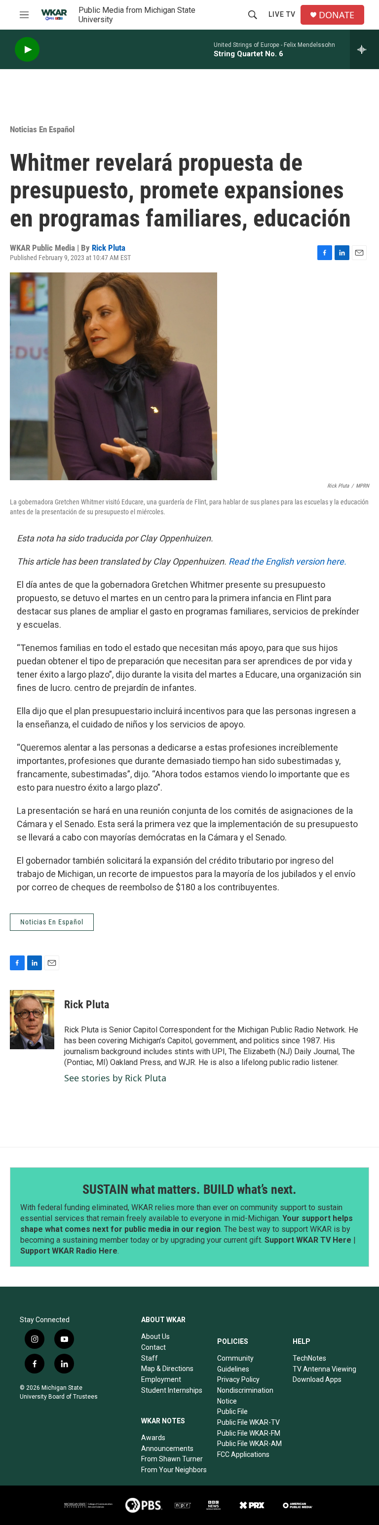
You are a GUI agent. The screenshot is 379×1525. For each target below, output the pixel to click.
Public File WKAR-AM (249, 1444)
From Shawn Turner (172, 1459)
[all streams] (364, 49)
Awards (153, 1438)
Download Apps (317, 1379)
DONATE (336, 15)
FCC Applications (243, 1454)
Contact (153, 1347)
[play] (27, 49)
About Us (155, 1336)
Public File (232, 1411)
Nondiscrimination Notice (245, 1395)
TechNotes (309, 1358)
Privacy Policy (238, 1379)
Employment (161, 1379)
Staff (149, 1358)
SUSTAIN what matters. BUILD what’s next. (189, 1189)
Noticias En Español (42, 129)
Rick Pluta (108, 248)
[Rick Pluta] (32, 1019)
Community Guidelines (235, 1363)
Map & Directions (167, 1368)
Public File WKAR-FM (248, 1433)
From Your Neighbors (174, 1470)
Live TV (282, 14)
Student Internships (171, 1390)
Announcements (167, 1448)
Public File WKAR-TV (248, 1422)
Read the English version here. (287, 561)
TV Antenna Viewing (324, 1369)
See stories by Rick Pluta (115, 1078)
